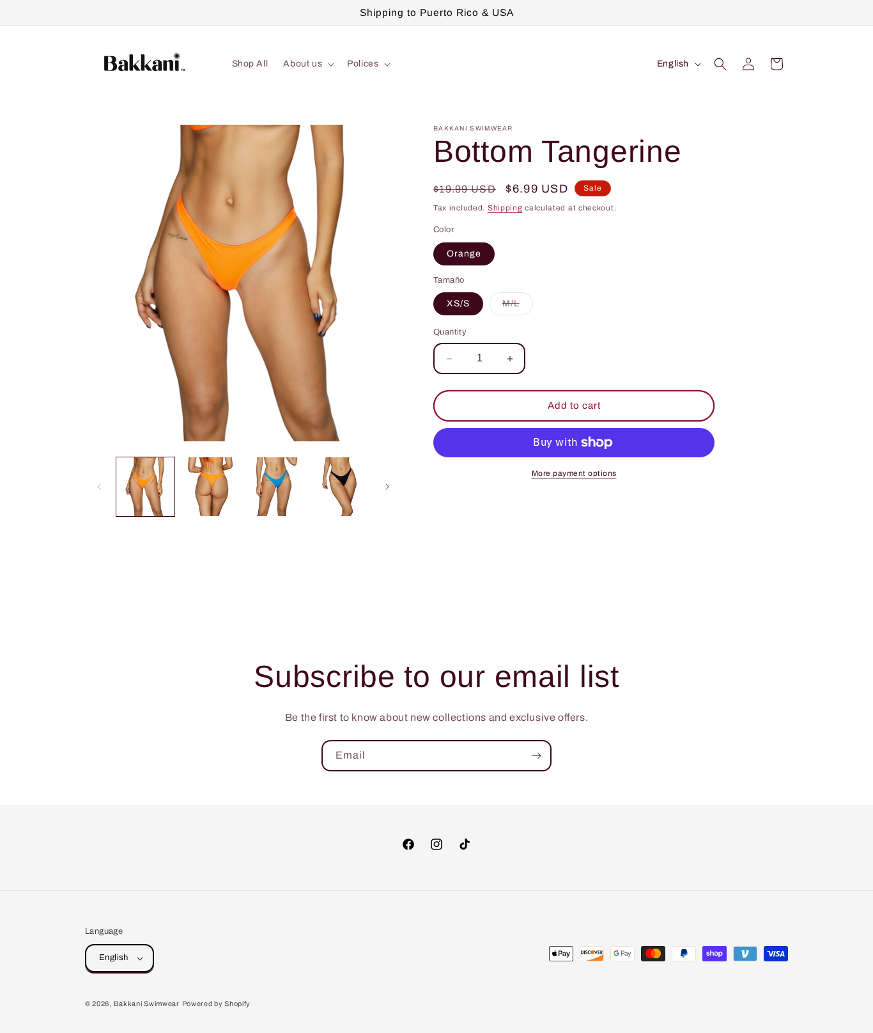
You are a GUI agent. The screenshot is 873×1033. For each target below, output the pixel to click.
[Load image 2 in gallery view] (210, 486)
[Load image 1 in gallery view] (145, 486)
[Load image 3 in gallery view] (275, 486)
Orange (464, 253)
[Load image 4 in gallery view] (340, 486)
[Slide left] (99, 487)
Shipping (505, 207)
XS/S (458, 304)
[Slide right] (387, 487)
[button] (307, 64)
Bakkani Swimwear (147, 1003)
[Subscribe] (536, 755)
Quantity (450, 332)
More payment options (574, 473)
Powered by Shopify (216, 1003)
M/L (517, 307)
